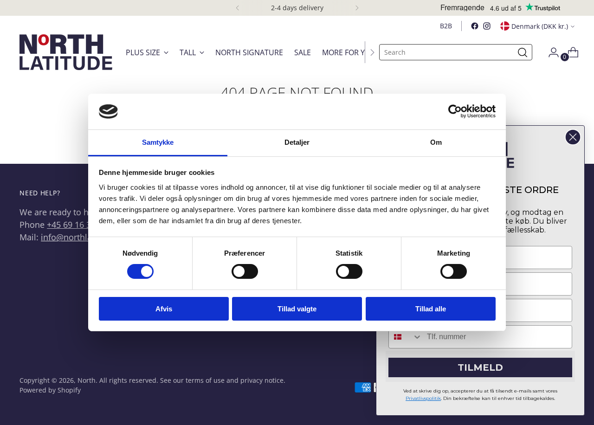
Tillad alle (430, 309)
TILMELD (480, 367)
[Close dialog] (573, 137)
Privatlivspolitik (423, 398)
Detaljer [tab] (297, 142)
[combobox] (405, 337)
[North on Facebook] (475, 26)
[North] (65, 52)
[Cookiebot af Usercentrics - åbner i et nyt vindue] (455, 111)
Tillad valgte (297, 309)
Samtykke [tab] (158, 142)
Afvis (163, 309)
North (86, 380)
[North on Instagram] (487, 26)
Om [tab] (436, 142)
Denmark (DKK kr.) (539, 26)
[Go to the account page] (550, 52)
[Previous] (237, 8)
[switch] (245, 271)
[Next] (357, 8)
